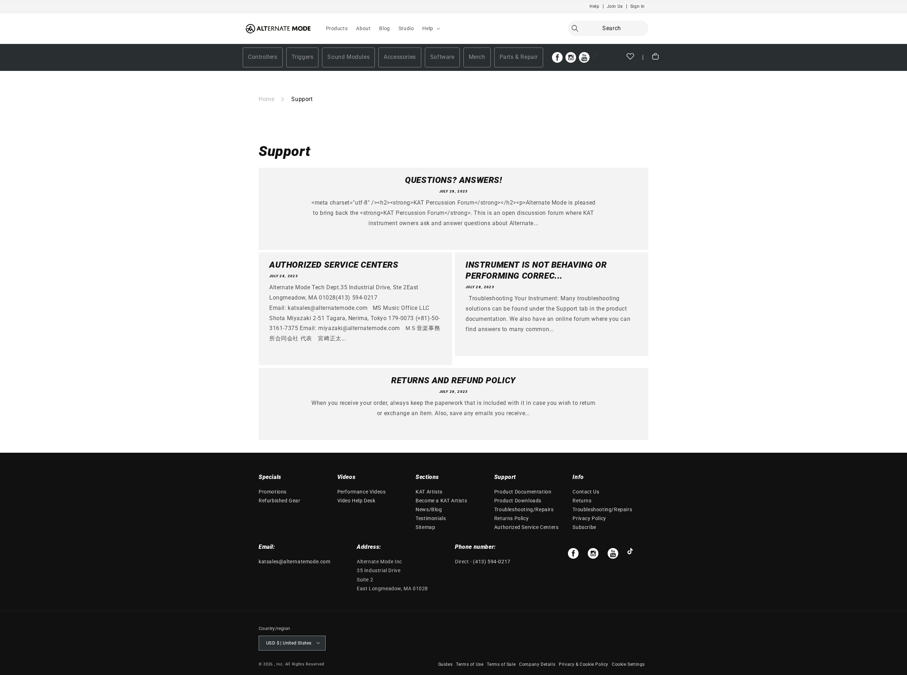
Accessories (400, 57)
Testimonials (431, 518)
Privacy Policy (589, 518)
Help (594, 6)
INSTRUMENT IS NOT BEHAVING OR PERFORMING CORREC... (536, 270)
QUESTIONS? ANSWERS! (453, 180)
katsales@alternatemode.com (295, 561)
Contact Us (586, 492)
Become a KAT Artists (441, 500)
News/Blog (429, 509)
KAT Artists (429, 492)
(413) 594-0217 (491, 561)
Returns (582, 500)
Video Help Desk (356, 500)
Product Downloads (517, 500)
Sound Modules (348, 57)
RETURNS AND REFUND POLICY (453, 380)
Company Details (537, 664)
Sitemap (425, 527)
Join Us (615, 6)
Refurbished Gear (279, 500)
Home (266, 99)
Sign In (637, 6)
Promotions (273, 492)
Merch (477, 57)
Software (442, 57)
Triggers (303, 57)
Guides (445, 664)
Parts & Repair (519, 57)
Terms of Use (469, 664)
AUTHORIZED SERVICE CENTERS (334, 265)
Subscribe (584, 527)
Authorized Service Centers (526, 527)
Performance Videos (361, 492)
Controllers (262, 57)
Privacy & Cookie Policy (583, 664)
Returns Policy (511, 518)
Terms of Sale (501, 664)
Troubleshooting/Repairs (524, 509)
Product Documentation (523, 492)
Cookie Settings (628, 664)
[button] (430, 28)
